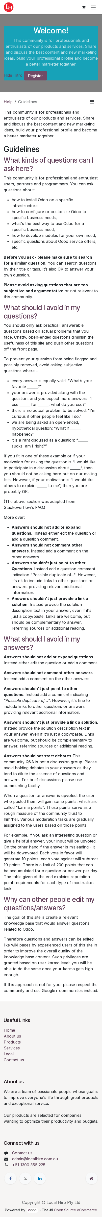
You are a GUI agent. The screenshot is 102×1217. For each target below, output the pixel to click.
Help (8, 101)
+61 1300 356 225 (28, 1164)
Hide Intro (13, 75)
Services (12, 1047)
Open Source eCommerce (75, 1210)
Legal (9, 1053)
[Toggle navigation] (93, 7)
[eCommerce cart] (83, 7)
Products (12, 1042)
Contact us (14, 1059)
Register (35, 75)
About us (12, 1036)
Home (9, 1030)
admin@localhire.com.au (35, 1158)
